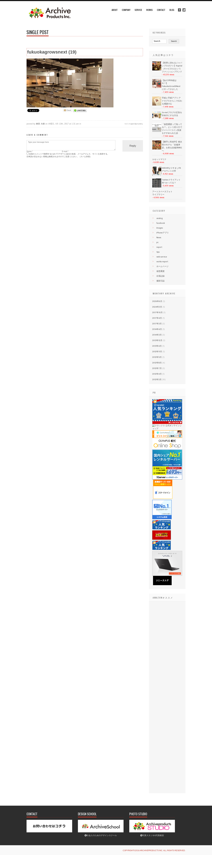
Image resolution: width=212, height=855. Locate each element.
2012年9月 (157, 357)
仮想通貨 (160, 271)
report (159, 247)
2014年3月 (157, 334)
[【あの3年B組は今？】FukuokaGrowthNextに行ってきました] (156, 87)
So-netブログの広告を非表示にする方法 (172, 114)
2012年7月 (157, 368)
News (158, 237)
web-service (161, 256)
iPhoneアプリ (162, 232)
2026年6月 (157, 301)
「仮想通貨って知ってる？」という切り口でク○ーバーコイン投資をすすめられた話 (172, 129)
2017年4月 (157, 318)
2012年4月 (157, 374)
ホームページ (162, 266)
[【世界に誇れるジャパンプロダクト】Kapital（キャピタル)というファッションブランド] (156, 69)
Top (204, 847)
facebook (160, 223)
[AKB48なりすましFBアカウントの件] (156, 175)
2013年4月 (157, 346)
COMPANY (126, 9)
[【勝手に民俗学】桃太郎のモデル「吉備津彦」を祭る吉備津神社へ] (156, 148)
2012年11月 (157, 351)
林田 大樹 (40, 124)
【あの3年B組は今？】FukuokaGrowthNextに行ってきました (171, 85)
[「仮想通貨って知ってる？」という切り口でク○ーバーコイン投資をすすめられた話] (156, 131)
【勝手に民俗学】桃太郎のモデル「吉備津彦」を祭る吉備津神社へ (172, 146)
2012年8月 (157, 362)
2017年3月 (157, 323)
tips (158, 252)
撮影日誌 (160, 280)
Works (149, 9)
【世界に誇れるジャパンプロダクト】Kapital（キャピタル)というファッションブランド (172, 67)
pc (157, 242)
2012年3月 (157, 379)
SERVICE (138, 9)
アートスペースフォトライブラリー (162, 193)
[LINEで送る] (80, 110)
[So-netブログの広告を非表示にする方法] (156, 119)
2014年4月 (157, 329)
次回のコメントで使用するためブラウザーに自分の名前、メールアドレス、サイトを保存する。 (69, 154)
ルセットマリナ (159, 159)
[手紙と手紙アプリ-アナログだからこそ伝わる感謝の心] (156, 105)
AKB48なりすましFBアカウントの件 (171, 170)
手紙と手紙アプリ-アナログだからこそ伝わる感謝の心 (172, 101)
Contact (161, 9)
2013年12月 (157, 340)
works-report (162, 261)
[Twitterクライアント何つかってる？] (156, 186)
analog (159, 218)
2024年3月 (157, 307)
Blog (171, 9)
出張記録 (160, 276)
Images (159, 228)
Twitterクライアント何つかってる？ (171, 181)
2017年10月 (157, 312)
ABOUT (115, 9)
